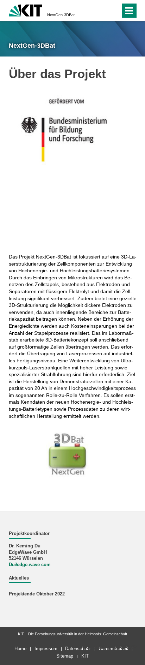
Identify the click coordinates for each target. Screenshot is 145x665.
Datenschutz (78, 648)
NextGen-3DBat (61, 15)
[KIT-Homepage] (25, 10)
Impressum (45, 648)
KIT (85, 656)
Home (20, 648)
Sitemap (64, 656)
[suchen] (113, 10)
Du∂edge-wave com (30, 564)
